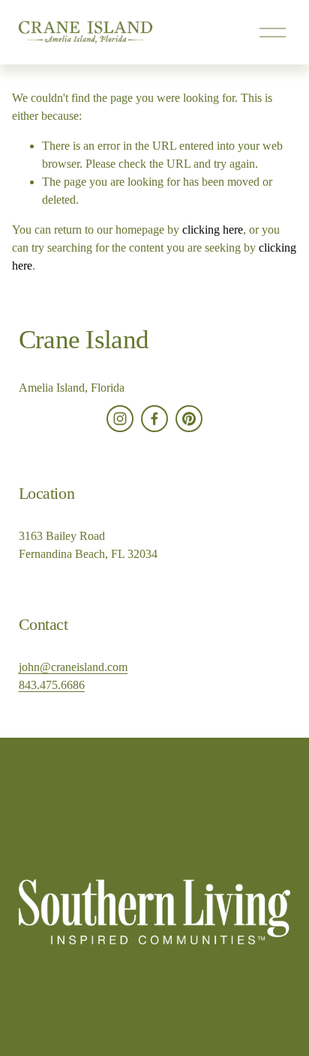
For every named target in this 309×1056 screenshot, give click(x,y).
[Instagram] (120, 418)
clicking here (212, 229)
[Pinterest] (189, 418)
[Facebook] (154, 418)
